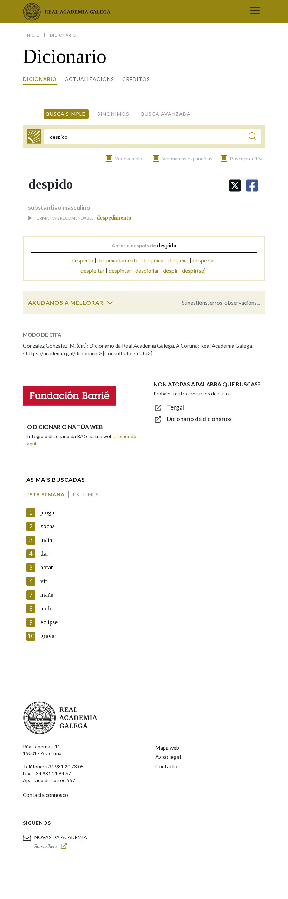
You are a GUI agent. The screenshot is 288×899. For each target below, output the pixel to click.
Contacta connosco (45, 795)
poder (47, 608)
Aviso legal (168, 757)
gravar (48, 636)
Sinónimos (113, 114)
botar (46, 567)
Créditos (136, 79)
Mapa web (167, 748)
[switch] (110, 303)
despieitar (92, 270)
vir (43, 581)
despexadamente (117, 260)
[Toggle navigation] (255, 11)
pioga (47, 512)
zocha (47, 526)
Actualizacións (89, 79)
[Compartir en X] (235, 185)
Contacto (166, 766)
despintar (120, 270)
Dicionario (40, 79)
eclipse (49, 622)
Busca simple (65, 114)
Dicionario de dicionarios (199, 419)
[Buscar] (253, 137)
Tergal (175, 407)
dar (44, 553)
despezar (203, 260)
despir (170, 270)
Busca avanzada (166, 114)
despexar (153, 260)
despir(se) (194, 270)
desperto (82, 260)
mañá (46, 594)
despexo (178, 260)
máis (46, 540)
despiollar (147, 270)
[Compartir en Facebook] (252, 185)
